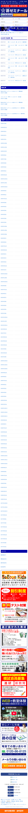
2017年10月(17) (4, 511)
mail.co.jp (16, 795)
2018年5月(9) (3, 483)
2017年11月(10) (4, 507)
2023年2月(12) (4, 265)
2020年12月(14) (4, 360)
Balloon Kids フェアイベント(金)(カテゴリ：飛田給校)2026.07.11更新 (12, 103)
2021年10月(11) (4, 325)
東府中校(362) (3, 562)
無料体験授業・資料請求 (14, 811)
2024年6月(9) (3, 202)
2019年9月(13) (4, 420)
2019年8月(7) (3, 424)
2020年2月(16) (4, 400)
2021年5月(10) (4, 341)
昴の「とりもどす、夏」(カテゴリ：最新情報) (17, 42)
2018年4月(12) (4, 487)
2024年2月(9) (3, 218)
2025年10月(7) (4, 151)
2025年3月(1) (3, 170)
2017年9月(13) (4, 515)
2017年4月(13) (4, 534)
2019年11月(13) (4, 412)
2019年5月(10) (4, 435)
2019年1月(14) (4, 451)
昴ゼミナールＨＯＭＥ (5, 799)
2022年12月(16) (4, 273)
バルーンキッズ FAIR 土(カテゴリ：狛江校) (17, 54)
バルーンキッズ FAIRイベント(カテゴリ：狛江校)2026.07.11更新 (11, 97)
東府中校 (17, 801)
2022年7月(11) (4, 289)
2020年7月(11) (4, 380)
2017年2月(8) (3, 542)
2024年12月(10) (4, 178)
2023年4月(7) (3, 258)
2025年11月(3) (4, 147)
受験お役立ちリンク (10, 802)
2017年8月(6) (3, 519)
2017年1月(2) (3, 546)
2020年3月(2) (3, 396)
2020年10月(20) (4, 368)
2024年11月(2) (4, 182)
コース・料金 (18, 799)
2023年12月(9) (4, 226)
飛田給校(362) (3, 558)
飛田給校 (13, 801)
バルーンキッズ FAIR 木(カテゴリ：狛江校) (17, 62)
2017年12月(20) (4, 503)
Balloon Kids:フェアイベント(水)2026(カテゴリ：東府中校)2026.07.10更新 (13, 108)
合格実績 (2, 25)
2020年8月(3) (3, 376)
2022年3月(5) (3, 305)
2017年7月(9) (3, 522)
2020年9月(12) (4, 372)
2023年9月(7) (3, 238)
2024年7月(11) (4, 198)
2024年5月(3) (3, 206)
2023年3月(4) (3, 261)
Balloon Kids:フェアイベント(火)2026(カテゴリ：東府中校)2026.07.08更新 (13, 114)
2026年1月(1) (3, 139)
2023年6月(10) (4, 250)
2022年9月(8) (3, 285)
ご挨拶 (2, 18)
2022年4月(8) (3, 301)
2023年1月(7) (3, 269)
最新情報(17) (3, 555)
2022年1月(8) (3, 313)
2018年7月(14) (4, 475)
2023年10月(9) (4, 234)
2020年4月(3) (3, 392)
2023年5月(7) (3, 254)
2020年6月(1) (3, 384)
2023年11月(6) (4, 230)
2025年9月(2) (3, 155)
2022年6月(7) (3, 293)
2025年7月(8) (3, 159)
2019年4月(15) (4, 439)
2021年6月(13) (4, 337)
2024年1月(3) (3, 222)
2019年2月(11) (4, 447)
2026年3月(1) (3, 131)
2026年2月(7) (3, 135)
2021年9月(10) (4, 329)
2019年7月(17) (4, 428)
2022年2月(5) (3, 309)
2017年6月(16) (4, 526)
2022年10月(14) (4, 281)
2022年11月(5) (4, 277)
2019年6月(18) (4, 432)
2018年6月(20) (4, 479)
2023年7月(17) (4, 246)
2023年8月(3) (3, 242)
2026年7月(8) (3, 123)
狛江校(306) (3, 566)
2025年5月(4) (3, 167)
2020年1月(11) (4, 404)
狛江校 (21, 801)
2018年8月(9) (3, 471)
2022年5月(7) (3, 297)
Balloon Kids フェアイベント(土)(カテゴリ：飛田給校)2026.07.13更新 (12, 92)
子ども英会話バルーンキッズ (7, 804)
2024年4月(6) (3, 210)
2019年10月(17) (4, 416)
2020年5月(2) (3, 388)
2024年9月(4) (3, 190)
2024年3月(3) (3, 214)
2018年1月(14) (4, 499)
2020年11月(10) (4, 364)
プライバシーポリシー (21, 804)
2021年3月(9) (3, 348)
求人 (15, 804)
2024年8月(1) (3, 194)
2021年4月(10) (4, 345)
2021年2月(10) (4, 352)
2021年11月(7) (4, 321)
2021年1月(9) (3, 356)
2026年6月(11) (4, 127)
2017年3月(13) (4, 538)
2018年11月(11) (4, 459)
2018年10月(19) (4, 463)
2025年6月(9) (3, 163)
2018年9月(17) (4, 467)
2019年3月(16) (4, 443)
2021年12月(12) (4, 317)
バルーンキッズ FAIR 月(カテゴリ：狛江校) (17, 80)
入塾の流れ (3, 21)
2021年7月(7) (3, 333)
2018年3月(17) (4, 491)
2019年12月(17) (4, 408)
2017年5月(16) (4, 530)
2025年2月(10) (4, 174)
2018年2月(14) (4, 495)
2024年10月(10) (4, 186)
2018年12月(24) (4, 455)
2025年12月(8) (4, 143)
